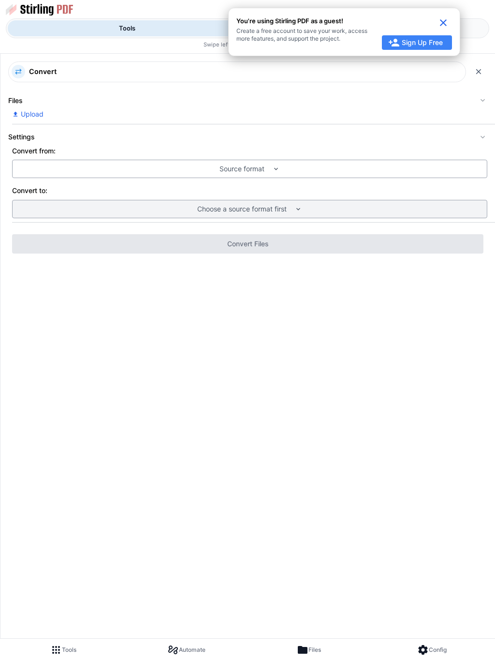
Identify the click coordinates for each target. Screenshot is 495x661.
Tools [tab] (127, 28)
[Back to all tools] (478, 71)
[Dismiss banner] (443, 22)
